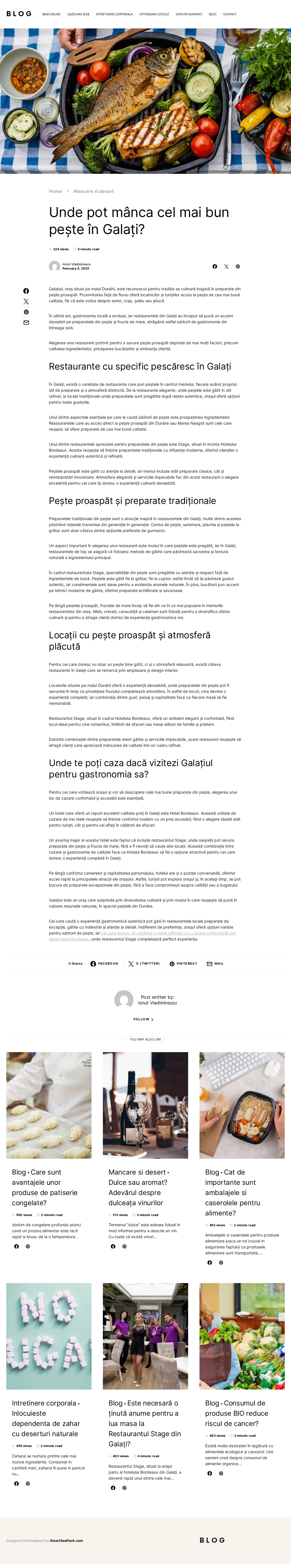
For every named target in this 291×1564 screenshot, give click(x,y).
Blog (19, 14)
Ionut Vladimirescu (77, 264)
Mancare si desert (94, 191)
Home (55, 191)
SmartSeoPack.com (66, 1540)
